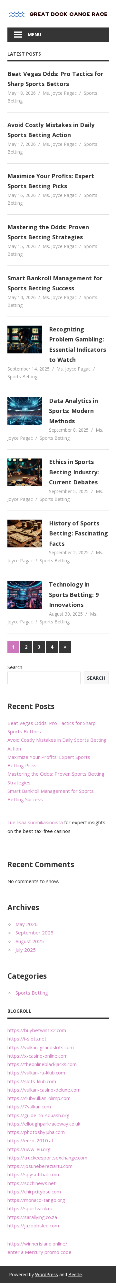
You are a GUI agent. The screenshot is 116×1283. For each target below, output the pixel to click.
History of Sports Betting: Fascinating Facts (78, 533)
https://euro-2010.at (30, 1140)
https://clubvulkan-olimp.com (39, 1098)
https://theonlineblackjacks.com (42, 1064)
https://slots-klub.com (31, 1081)
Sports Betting (22, 376)
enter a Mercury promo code (39, 1252)
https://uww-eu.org (29, 1149)
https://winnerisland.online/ (37, 1243)
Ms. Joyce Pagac (60, 93)
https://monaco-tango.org (36, 1200)
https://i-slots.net (26, 1038)
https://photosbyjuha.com (36, 1132)
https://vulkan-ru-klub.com (36, 1072)
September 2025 (34, 932)
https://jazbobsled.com (33, 1225)
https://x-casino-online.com (37, 1055)
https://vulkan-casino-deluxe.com (44, 1089)
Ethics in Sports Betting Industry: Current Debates (74, 472)
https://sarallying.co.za (32, 1217)
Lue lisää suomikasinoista (35, 822)
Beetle (75, 1274)
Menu (34, 34)
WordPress (46, 1274)
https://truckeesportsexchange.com (47, 1157)
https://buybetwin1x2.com (36, 1030)
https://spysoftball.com (33, 1174)
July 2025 (25, 949)
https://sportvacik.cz (30, 1208)
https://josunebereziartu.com (39, 1166)
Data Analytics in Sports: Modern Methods (73, 411)
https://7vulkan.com (29, 1106)
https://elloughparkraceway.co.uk (43, 1123)
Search (14, 667)
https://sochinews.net (31, 1183)
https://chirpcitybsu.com (34, 1191)
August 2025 (29, 941)
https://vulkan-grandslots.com (40, 1047)
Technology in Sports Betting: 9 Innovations (74, 594)
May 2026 (26, 924)
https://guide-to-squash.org (38, 1115)
